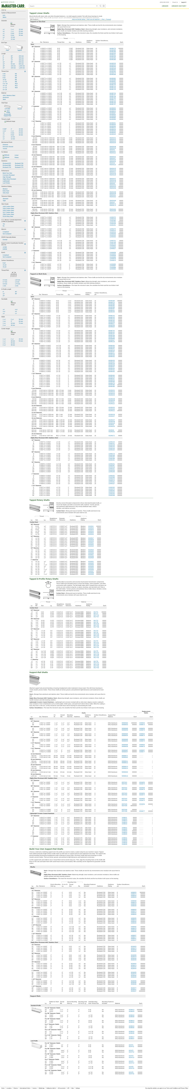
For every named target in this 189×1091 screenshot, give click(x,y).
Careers (34, 1088)
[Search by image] (103, 6)
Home (2, 1088)
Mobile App (41, 1088)
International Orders (25, 1088)
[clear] (97, 6)
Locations (9, 1088)
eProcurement (61, 1088)
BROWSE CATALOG (8, 2)
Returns (16, 1088)
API (68, 1088)
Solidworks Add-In (51, 1088)
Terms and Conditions (172, 1088)
